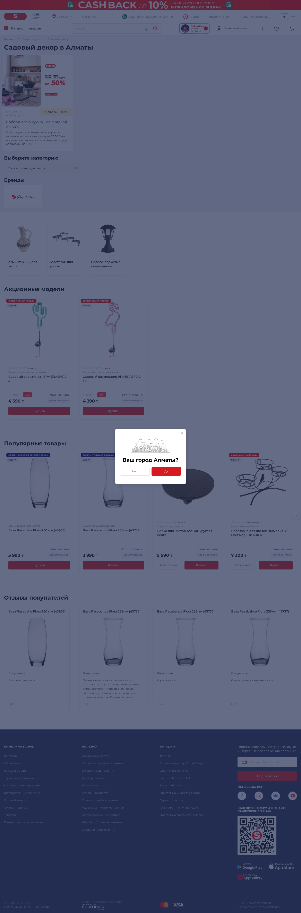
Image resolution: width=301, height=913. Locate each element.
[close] (182, 433)
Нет (135, 471)
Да (166, 471)
